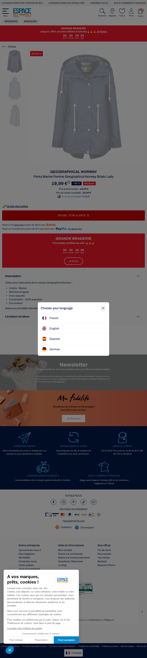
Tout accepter (66, 639)
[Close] (103, 308)
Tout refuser (16, 639)
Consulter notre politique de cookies (24, 628)
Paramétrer (41, 639)
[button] (9, 650)
